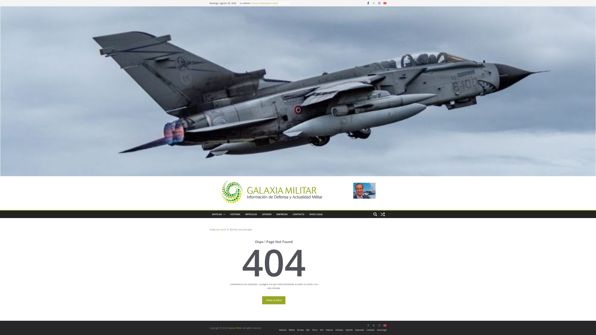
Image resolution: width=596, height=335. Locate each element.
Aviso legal (316, 214)
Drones (300, 330)
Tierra (314, 330)
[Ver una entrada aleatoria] (382, 214)
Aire (321, 330)
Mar (308, 330)
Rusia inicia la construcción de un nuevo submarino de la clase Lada (268, 5)
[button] (223, 214)
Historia (235, 214)
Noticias (217, 214)
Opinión (266, 214)
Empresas (282, 214)
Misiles (292, 330)
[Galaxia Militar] (298, 8)
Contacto (298, 214)
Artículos (251, 214)
